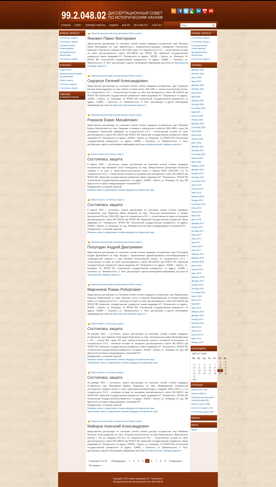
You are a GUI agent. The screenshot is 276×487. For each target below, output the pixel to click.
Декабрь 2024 (198, 85)
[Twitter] (186, 12)
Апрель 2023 (197, 115)
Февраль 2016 (198, 277)
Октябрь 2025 (198, 73)
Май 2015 (196, 303)
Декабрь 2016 (198, 257)
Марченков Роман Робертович (114, 289)
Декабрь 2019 (198, 169)
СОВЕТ (78, 25)
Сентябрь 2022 (198, 127)
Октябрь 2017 (198, 231)
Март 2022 (196, 142)
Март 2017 (196, 250)
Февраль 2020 (198, 165)
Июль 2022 (196, 131)
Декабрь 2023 (198, 100)
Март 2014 (196, 338)
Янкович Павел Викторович (111, 38)
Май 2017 (196, 242)
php (144, 485)
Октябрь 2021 (198, 150)
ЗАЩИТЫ (113, 25)
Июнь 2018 (196, 211)
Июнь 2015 (196, 300)
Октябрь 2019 (198, 177)
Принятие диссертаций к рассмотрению (71, 75)
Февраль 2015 (198, 311)
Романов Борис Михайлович (112, 120)
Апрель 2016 (197, 269)
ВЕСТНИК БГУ (141, 25)
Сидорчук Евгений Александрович (117, 81)
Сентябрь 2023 (198, 108)
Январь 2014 (197, 342)
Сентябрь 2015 (198, 292)
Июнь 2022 (196, 135)
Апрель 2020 (197, 158)
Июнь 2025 (196, 77)
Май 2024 (196, 96)
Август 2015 (197, 296)
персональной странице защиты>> (129, 105)
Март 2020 (196, 161)
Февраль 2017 (198, 254)
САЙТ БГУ (157, 25)
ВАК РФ (126, 25)
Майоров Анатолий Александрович (118, 426)
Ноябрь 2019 (197, 173)
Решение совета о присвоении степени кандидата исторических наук (120, 190)
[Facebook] (180, 12)
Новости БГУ (66, 69)
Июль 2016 (196, 265)
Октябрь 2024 (198, 88)
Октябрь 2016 (198, 261)
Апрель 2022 (197, 138)
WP (130, 485)
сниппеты (151, 485)
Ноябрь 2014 (197, 319)
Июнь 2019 (196, 184)
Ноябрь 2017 (197, 227)
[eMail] (211, 12)
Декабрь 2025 (198, 69)
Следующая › (176, 461)
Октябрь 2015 (198, 288)
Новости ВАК (197, 393)
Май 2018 (196, 215)
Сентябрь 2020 (198, 154)
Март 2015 (196, 307)
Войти (194, 429)
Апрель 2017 (197, 246)
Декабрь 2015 (198, 280)
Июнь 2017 (196, 238)
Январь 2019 (197, 200)
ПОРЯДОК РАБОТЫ (95, 25)
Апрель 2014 (197, 334)
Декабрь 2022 (198, 123)
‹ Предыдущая (118, 461)
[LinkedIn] (199, 12)
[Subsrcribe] (174, 12)
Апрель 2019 (197, 188)
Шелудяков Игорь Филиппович (68, 53)
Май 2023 (196, 112)
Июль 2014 (196, 326)
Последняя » (95, 465)
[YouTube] (205, 12)
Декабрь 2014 (198, 315)
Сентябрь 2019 (198, 181)
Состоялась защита (69, 37)
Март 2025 (196, 81)
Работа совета (66, 80)
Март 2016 (196, 273)
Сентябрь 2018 (198, 204)
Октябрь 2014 (198, 323)
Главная (66, 25)
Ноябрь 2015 (197, 284)
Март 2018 (196, 219)
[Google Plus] (192, 12)
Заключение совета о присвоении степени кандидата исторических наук (122, 362)
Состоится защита (68, 84)
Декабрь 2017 (198, 223)
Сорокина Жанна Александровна (67, 47)
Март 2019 (196, 192)
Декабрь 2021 (198, 146)
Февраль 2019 (198, 196)
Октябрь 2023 (198, 104)
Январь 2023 (197, 119)
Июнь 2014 (196, 330)
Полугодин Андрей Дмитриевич (115, 247)
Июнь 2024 (196, 92)
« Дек (194, 379)
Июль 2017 (196, 234)
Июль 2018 (196, 207)
